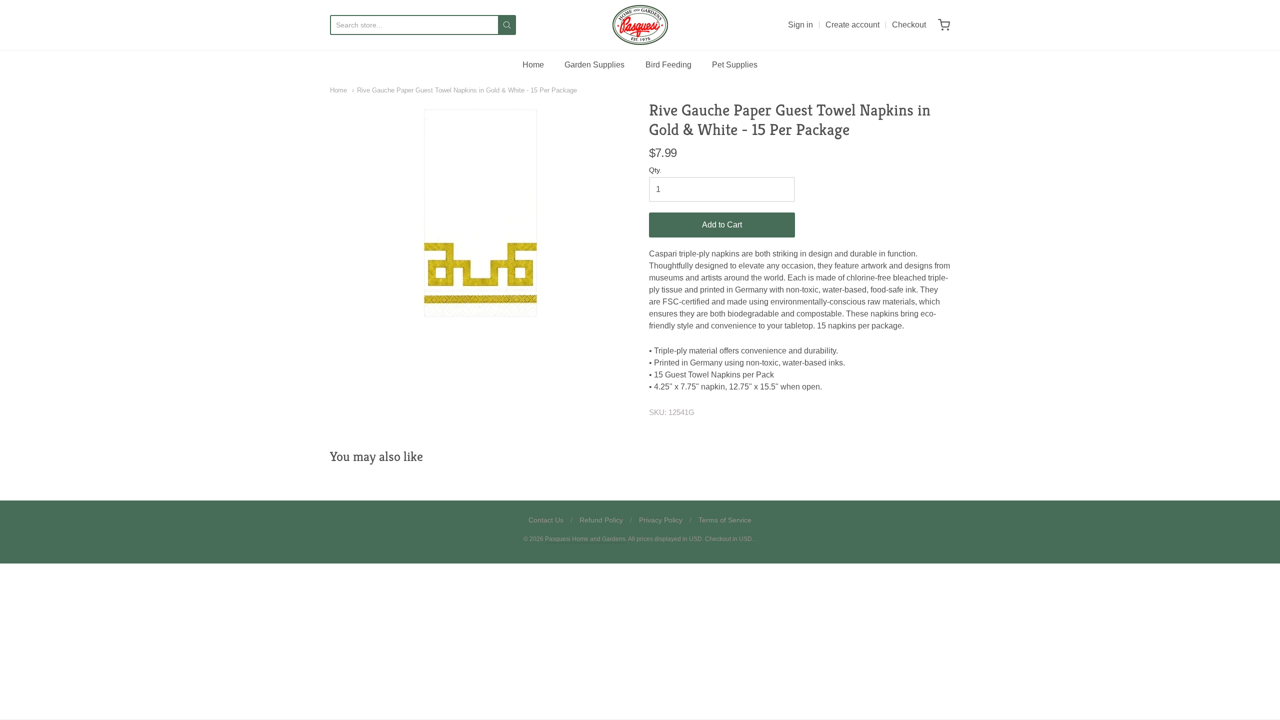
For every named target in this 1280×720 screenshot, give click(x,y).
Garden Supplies (594, 64)
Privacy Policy (660, 520)
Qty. (655, 170)
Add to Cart (722, 224)
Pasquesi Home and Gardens (585, 539)
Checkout (909, 24)
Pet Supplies (735, 64)
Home (533, 64)
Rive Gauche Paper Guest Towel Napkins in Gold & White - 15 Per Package (467, 90)
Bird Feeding (669, 64)
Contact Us (546, 520)
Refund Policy (601, 520)
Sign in (800, 24)
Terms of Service (725, 520)
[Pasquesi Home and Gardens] (640, 25)
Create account (853, 24)
